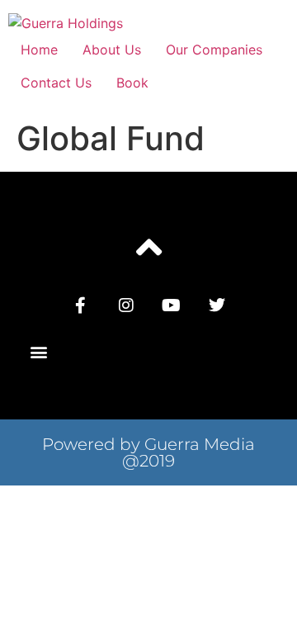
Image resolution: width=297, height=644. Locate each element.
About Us (111, 49)
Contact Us (56, 82)
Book (132, 82)
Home (39, 49)
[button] (38, 352)
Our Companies (214, 49)
